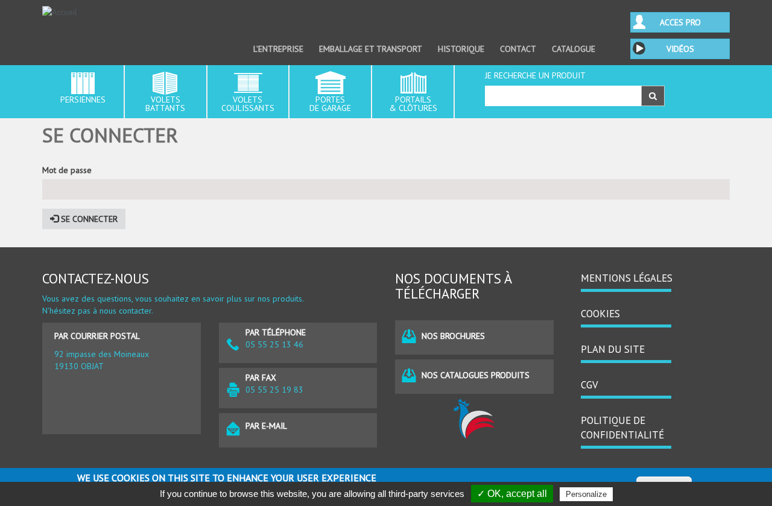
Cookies (600, 313)
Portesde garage (330, 103)
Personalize (586, 494)
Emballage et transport (370, 48)
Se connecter (88, 218)
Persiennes (83, 99)
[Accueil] (121, 12)
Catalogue (573, 48)
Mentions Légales (626, 278)
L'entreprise (278, 48)
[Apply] (653, 96)
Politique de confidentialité (622, 427)
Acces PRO (680, 22)
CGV (589, 384)
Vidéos (680, 48)
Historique (461, 48)
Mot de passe (67, 170)
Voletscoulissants (247, 103)
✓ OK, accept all (512, 494)
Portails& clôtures (413, 103)
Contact (518, 48)
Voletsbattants (165, 103)
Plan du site (613, 349)
